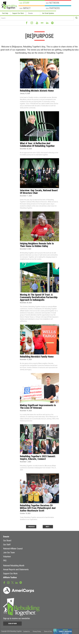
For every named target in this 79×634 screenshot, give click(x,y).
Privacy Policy (37, 631)
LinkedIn (47, 23)
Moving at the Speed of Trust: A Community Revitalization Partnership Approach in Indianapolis (39, 297)
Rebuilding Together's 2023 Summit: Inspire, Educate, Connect (38, 457)
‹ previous (31, 526)
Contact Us (26, 631)
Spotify (52, 23)
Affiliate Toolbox (10, 577)
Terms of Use (48, 631)
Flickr (42, 23)
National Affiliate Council (13, 548)
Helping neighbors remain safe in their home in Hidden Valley (37, 244)
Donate (30, 13)
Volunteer (7, 556)
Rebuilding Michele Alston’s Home (37, 90)
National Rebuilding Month (13, 565)
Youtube (37, 23)
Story (24, 2)
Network (52, 2)
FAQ (4, 560)
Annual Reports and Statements (16, 569)
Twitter (12, 582)
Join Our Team (9, 552)
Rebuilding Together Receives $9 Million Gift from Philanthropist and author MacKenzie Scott (37, 508)
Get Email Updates (48, 13)
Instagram (31, 23)
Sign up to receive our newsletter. (16, 618)
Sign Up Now (12, 623)
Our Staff (7, 544)
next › (48, 526)
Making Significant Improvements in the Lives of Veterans (38, 406)
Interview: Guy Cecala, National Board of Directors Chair (39, 191)
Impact (25, 8)
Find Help (5, 13)
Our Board (7, 540)
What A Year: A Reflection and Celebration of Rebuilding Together (37, 144)
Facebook (26, 23)
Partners (53, 8)
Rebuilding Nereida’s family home (37, 356)
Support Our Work (18, 13)
